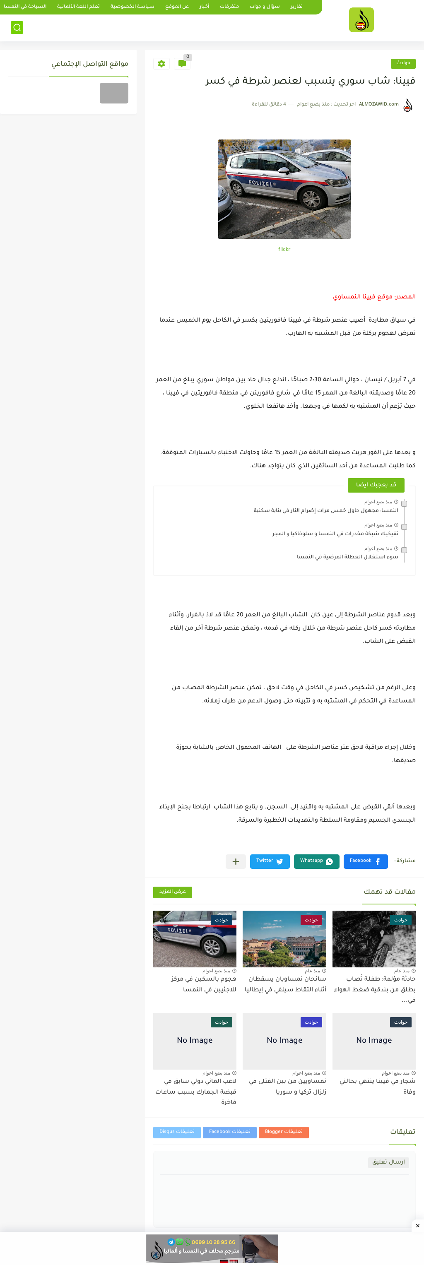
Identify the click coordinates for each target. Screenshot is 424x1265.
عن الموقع (177, 7)
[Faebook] (114, 93)
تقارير (297, 7)
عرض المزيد (172, 892)
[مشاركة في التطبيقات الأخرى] (236, 861)
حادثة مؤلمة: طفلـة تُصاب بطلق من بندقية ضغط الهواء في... (375, 990)
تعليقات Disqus (177, 1132)
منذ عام (402, 971)
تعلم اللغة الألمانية (78, 7)
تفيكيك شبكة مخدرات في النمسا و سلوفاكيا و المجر (335, 534)
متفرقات (229, 7)
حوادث (403, 63)
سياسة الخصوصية (132, 7)
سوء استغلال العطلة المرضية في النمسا (347, 557)
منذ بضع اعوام (378, 502)
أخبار (204, 7)
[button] (366, 861)
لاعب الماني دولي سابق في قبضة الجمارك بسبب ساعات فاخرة (195, 1092)
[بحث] (17, 27)
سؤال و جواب (265, 7)
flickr (284, 250)
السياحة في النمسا (25, 7)
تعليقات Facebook (230, 1132)
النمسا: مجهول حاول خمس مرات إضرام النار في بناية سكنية (326, 511)
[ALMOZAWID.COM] (361, 19)
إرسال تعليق (388, 1162)
